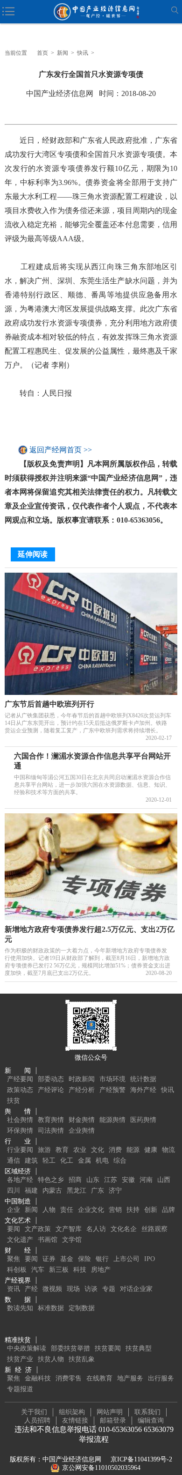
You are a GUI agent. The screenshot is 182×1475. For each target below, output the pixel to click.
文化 (97, 1149)
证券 (49, 1258)
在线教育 (99, 1378)
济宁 (115, 1190)
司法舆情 (51, 1130)
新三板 (59, 1269)
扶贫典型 (139, 1348)
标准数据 (51, 1308)
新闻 (62, 53)
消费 (115, 1149)
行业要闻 (20, 1149)
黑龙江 (76, 1190)
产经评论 (51, 1089)
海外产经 (143, 1089)
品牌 (168, 1209)
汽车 (37, 1269)
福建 (31, 1190)
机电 (102, 1160)
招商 (75, 1179)
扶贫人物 (51, 1359)
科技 (79, 1269)
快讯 (82, 53)
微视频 (52, 1288)
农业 (79, 1149)
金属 (84, 1160)
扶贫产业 (20, 1359)
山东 (92, 1179)
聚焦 (13, 1258)
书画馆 (47, 1239)
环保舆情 (20, 1130)
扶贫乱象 (82, 1359)
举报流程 (94, 1439)
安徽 (128, 1179)
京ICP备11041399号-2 (141, 1459)
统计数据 (143, 1079)
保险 (84, 1258)
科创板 (17, 1269)
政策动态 (20, 1089)
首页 (42, 53)
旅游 (44, 1149)
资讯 (13, 1288)
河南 (146, 1179)
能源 (133, 1149)
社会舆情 (20, 1119)
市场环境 (112, 1079)
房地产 (101, 1269)
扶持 (133, 1209)
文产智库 (69, 1228)
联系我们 (147, 1412)
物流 (168, 1149)
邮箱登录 (113, 1420)
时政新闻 (82, 1079)
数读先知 (20, 1308)
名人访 (96, 1228)
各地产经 (20, 1179)
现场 (73, 1288)
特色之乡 (51, 1179)
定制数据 (82, 1308)
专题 (108, 1288)
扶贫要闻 (108, 1348)
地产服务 (130, 1378)
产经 (31, 1288)
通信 (13, 1160)
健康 (150, 1149)
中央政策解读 (26, 1348)
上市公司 (126, 1258)
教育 (62, 1149)
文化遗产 (20, 1239)
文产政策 (38, 1228)
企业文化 (91, 1209)
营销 (115, 1209)
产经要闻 (20, 1079)
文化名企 (124, 1228)
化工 (66, 1160)
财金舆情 (82, 1119)
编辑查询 (151, 1420)
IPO (149, 1258)
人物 (49, 1209)
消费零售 (69, 1378)
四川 (13, 1190)
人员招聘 (37, 1420)
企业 (13, 1209)
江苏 (110, 1179)
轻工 (49, 1160)
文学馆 (72, 1239)
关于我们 (34, 1412)
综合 (119, 1160)
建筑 (31, 1160)
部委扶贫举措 (70, 1348)
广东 (97, 1190)
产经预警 (112, 1089)
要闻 (13, 1228)
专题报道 (20, 1389)
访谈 (91, 1288)
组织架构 (72, 1412)
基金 (66, 1258)
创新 (150, 1209)
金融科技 (38, 1378)
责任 (66, 1209)
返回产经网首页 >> (60, 450)
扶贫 (13, 1100)
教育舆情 (51, 1119)
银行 (102, 1258)
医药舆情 (143, 1119)
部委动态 (51, 1079)
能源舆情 (112, 1119)
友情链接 (75, 1420)
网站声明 (110, 1412)
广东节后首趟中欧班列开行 (49, 704)
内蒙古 (52, 1190)
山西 (163, 1179)
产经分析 (82, 1089)
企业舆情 (82, 1130)
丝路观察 (154, 1228)
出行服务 (161, 1378)
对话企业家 (136, 1288)
